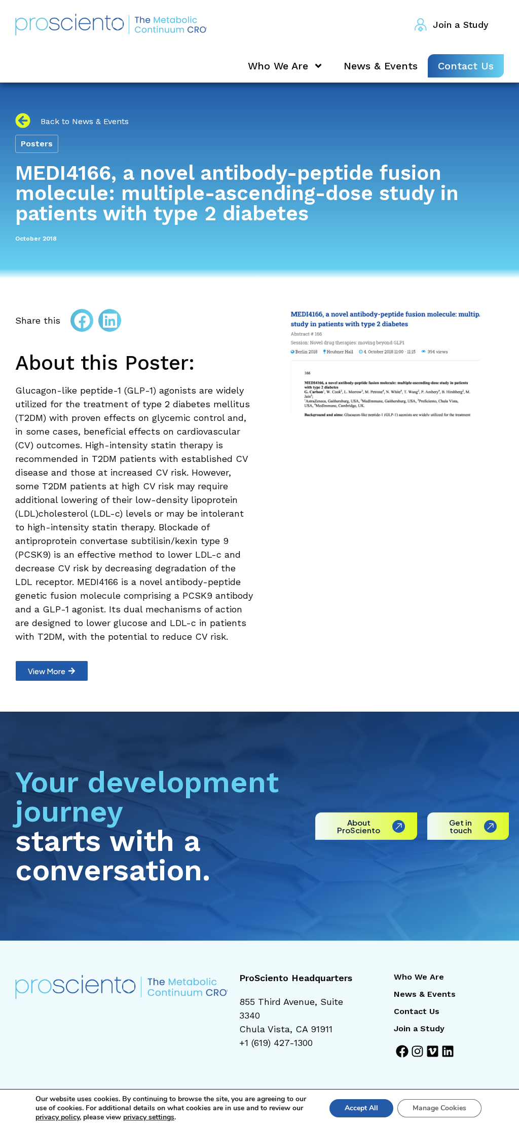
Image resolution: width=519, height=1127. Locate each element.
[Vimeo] (432, 1051)
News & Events (381, 66)
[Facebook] (402, 1051)
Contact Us (466, 66)
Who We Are (278, 66)
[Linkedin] (447, 1051)
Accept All (361, 1108)
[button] (81, 320)
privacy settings (148, 1117)
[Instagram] (417, 1051)
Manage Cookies (439, 1108)
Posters (37, 143)
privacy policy (57, 1117)
